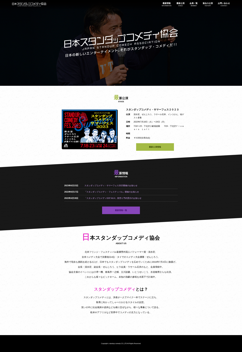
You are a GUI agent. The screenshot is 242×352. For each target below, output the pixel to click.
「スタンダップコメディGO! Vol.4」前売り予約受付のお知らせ (112, 198)
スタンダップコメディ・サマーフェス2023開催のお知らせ (110, 185)
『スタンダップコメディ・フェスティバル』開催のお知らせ (111, 192)
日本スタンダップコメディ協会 (29, 4)
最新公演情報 (155, 147)
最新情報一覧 (121, 210)
